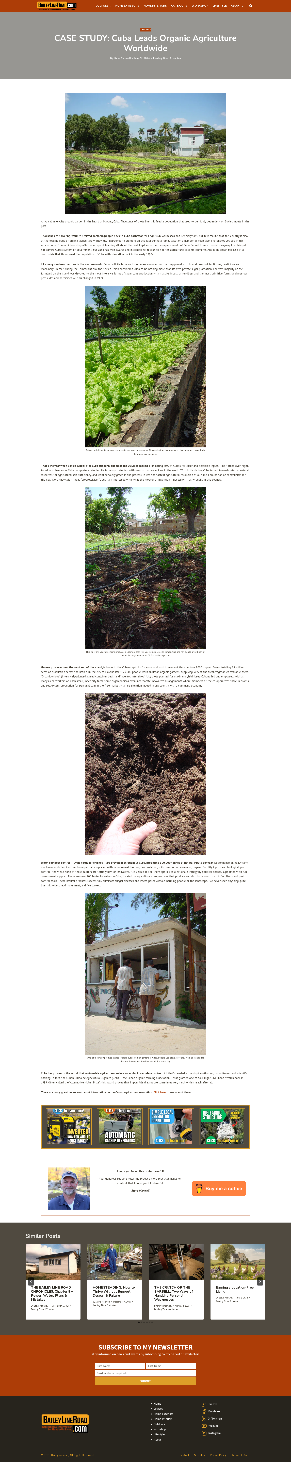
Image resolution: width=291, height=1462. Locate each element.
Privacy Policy (218, 1455)
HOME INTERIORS (155, 6)
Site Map (199, 1455)
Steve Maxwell (122, 58)
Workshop (160, 1429)
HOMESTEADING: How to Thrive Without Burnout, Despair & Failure (114, 1291)
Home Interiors (163, 1419)
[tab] (139, 1322)
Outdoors (159, 1424)
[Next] (260, 1281)
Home (157, 1403)
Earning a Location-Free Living (235, 1289)
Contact (184, 1455)
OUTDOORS (179, 6)
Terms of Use (239, 1455)
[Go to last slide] (31, 1281)
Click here (160, 1092)
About (157, 1439)
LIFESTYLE (220, 6)
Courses (158, 1408)
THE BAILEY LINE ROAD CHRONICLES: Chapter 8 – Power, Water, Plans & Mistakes (52, 1293)
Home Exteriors (163, 1414)
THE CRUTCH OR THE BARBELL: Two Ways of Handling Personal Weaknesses (173, 1293)
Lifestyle (145, 29)
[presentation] (53, 1262)
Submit (145, 1381)
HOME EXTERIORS (127, 6)
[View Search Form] (250, 6)
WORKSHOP (200, 6)
